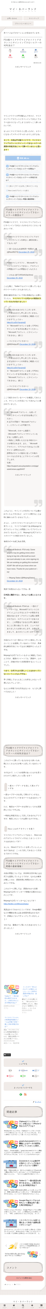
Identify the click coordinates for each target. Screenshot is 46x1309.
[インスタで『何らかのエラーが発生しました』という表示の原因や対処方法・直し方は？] (31, 999)
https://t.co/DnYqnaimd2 (16, 322)
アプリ (8, 1055)
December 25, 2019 (26, 252)
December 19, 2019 (27, 344)
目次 (21, 158)
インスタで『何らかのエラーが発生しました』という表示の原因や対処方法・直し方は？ (30, 991)
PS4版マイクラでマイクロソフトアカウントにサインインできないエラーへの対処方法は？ (22, 177)
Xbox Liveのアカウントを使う (18, 190)
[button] (36, 56)
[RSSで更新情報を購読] (25, 1094)
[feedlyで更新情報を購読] (21, 1094)
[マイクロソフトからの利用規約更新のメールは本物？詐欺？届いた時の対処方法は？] (13, 1029)
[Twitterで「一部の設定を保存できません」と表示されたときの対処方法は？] (12, 989)
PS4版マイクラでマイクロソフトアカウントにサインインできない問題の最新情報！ (22, 198)
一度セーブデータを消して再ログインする (23, 186)
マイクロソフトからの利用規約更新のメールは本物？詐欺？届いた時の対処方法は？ (12, 1022)
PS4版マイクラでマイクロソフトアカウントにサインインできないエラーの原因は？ (22, 167)
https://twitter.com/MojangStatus (16, 904)
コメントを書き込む (24, 1278)
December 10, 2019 (15, 581)
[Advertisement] (23, 91)
